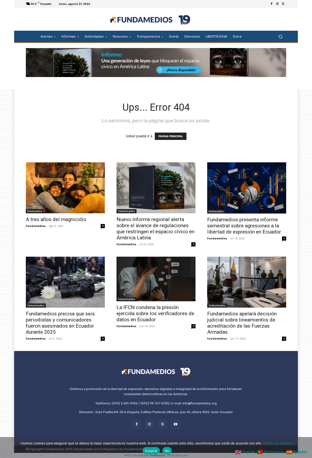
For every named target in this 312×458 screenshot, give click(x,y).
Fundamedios (36, 226)
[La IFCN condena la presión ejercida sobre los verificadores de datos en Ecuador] (156, 279)
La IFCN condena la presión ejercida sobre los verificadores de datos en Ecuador (155, 313)
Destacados (34, 211)
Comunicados (126, 211)
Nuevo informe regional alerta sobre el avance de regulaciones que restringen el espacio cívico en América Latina (156, 228)
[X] (283, 4)
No (167, 451)
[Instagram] (277, 4)
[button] (280, 36)
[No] (305, 447)
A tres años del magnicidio (56, 219)
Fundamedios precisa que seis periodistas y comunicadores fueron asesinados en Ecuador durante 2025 (60, 323)
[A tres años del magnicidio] (65, 187)
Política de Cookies (277, 443)
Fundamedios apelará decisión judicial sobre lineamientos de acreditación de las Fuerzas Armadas (242, 323)
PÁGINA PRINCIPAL (170, 136)
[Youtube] (175, 424)
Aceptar (151, 451)
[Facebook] (271, 4)
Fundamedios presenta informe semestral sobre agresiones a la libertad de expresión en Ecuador (244, 226)
